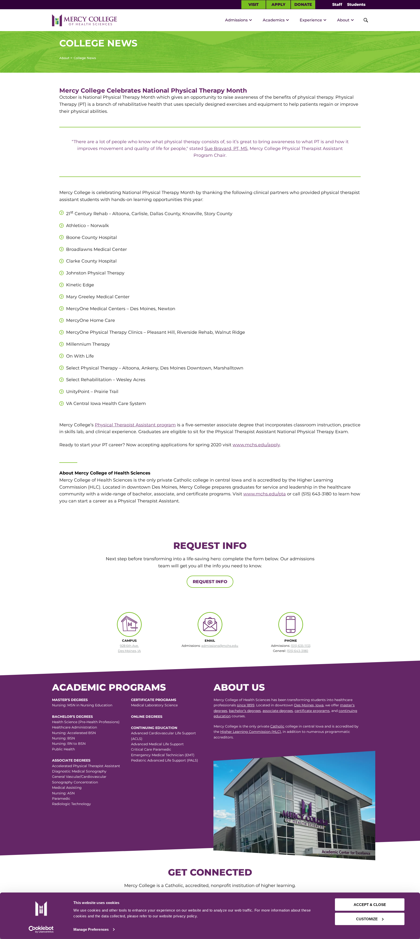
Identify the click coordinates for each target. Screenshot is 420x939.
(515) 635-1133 (300, 646)
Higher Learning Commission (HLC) (250, 731)
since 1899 (245, 705)
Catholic (277, 726)
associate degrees (277, 711)
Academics (274, 20)
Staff (337, 4)
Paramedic (61, 798)
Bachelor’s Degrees (72, 716)
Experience (311, 20)
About (343, 20)
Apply (278, 4)
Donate (303, 4)
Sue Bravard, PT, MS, (226, 148)
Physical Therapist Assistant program (135, 425)
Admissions (236, 20)
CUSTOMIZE (367, 919)
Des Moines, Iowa (309, 705)
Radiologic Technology (71, 804)
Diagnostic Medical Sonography (79, 771)
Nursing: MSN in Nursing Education (82, 705)
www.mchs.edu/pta (264, 494)
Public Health (63, 749)
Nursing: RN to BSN (69, 743)
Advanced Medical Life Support (157, 744)
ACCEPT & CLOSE (370, 905)
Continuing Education (154, 728)
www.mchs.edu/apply (256, 445)
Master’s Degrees (70, 700)
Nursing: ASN (63, 793)
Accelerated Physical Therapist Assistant (86, 766)
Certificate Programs (153, 700)
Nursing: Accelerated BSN (74, 733)
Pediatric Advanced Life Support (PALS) (164, 760)
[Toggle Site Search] (363, 20)
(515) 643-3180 (297, 651)
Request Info (210, 581)
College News (85, 58)
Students (356, 4)
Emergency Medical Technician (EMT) (162, 755)
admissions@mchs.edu (219, 646)
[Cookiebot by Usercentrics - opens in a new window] (41, 929)
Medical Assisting (67, 787)
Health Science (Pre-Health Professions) (86, 722)
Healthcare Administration (74, 727)
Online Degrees (146, 716)
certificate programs (312, 711)
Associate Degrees (71, 760)
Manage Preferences (91, 929)
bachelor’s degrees (245, 711)
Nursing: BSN (63, 738)
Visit (253, 4)
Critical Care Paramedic (151, 749)
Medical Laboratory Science (154, 705)
